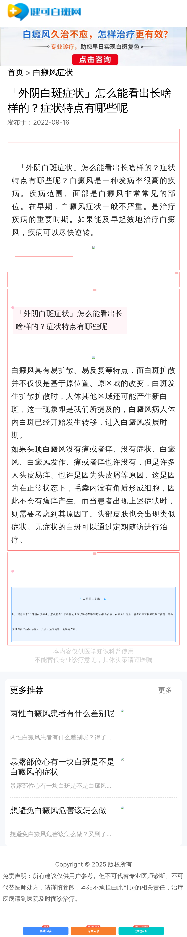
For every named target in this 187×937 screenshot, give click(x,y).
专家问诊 (93, 930)
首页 (15, 72)
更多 (165, 690)
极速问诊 (46, 930)
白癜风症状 (53, 72)
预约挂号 (141, 930)
